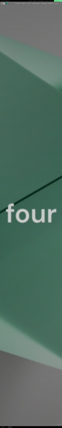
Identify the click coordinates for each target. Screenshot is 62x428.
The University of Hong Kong (5, 0)
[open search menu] (60, 3)
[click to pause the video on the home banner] (54, 424)
